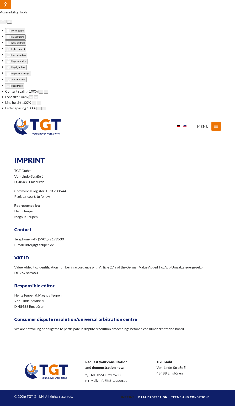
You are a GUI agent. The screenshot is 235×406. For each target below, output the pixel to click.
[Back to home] (37, 126)
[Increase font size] (36, 97)
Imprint (127, 397)
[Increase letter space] (43, 108)
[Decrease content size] (41, 92)
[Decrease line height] (34, 103)
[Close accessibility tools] (9, 22)
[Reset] (3, 22)
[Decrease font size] (31, 97)
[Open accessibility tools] (5, 4)
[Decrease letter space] (38, 108)
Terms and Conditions (190, 397)
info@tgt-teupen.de (39, 245)
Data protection (152, 397)
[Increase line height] (39, 103)
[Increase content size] (46, 92)
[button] (209, 126)
